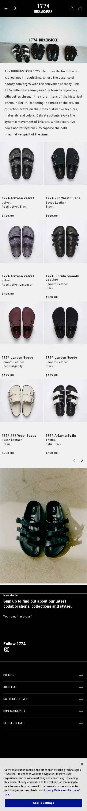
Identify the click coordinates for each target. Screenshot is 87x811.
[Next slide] (82, 460)
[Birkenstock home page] (43, 8)
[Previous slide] (74, 460)
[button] (43, 675)
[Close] (82, 764)
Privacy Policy (53, 790)
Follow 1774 (14, 644)
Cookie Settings (43, 803)
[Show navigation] (6, 8)
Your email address (17, 616)
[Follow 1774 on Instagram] (6, 649)
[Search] (14, 8)
